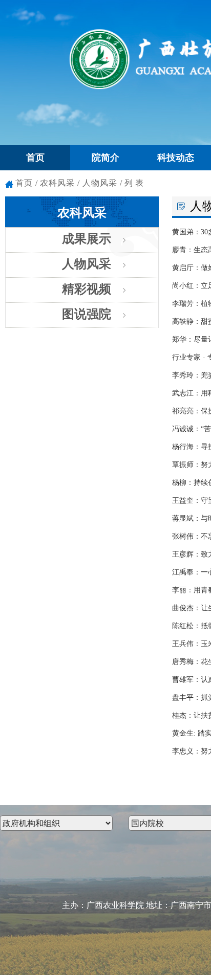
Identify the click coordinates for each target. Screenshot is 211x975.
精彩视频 (86, 289)
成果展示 (86, 239)
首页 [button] (35, 157)
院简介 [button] (105, 157)
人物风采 (86, 264)
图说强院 (86, 314)
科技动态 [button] (175, 157)
